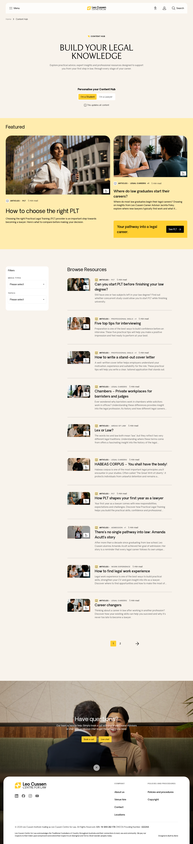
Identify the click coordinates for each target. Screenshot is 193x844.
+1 (148, 183)
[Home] (96, 8)
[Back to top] (96, 768)
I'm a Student (88, 96)
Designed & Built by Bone (168, 836)
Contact (118, 807)
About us (119, 792)
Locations (119, 814)
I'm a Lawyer (105, 96)
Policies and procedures (161, 792)
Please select (17, 284)
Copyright (153, 799)
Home (8, 19)
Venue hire (120, 799)
